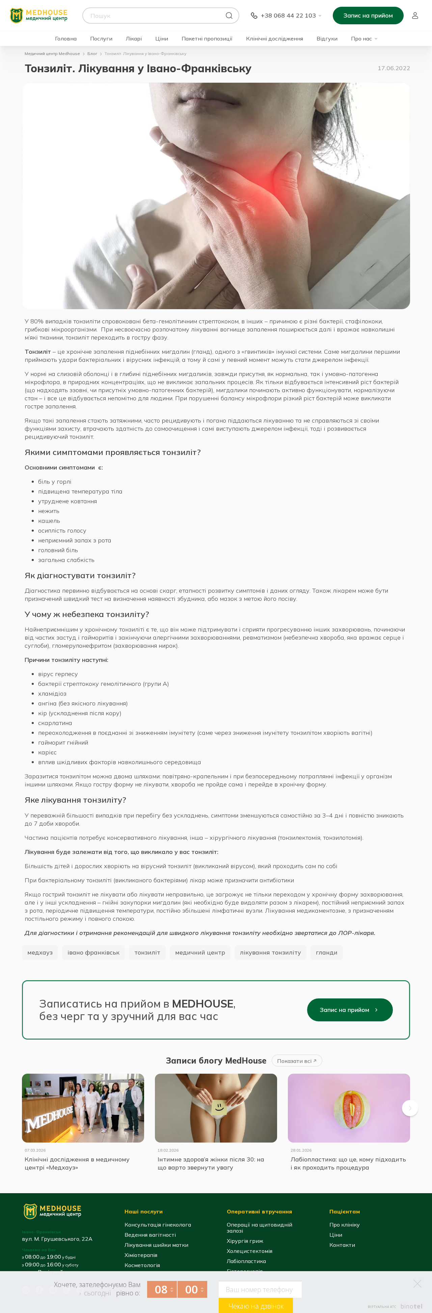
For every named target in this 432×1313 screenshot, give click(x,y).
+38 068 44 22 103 (288, 15)
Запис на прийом (368, 15)
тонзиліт (147, 952)
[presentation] (410, 1108)
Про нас (361, 38)
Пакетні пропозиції (207, 38)
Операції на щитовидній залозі (259, 1227)
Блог (92, 53)
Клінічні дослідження (274, 38)
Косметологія (142, 1265)
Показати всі (294, 1060)
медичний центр (200, 952)
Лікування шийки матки (156, 1244)
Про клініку (344, 1224)
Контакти (342, 1244)
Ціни (161, 38)
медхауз (40, 952)
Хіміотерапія (141, 1255)
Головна (66, 38)
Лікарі (134, 38)
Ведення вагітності (150, 1234)
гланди (327, 952)
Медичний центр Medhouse (52, 53)
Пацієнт (415, 15)
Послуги (101, 38)
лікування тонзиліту (270, 952)
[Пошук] (229, 15)
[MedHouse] (38, 15)
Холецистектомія (249, 1251)
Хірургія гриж (245, 1240)
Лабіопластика (246, 1261)
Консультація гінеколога (158, 1224)
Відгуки (327, 38)
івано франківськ (93, 952)
